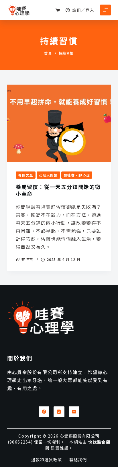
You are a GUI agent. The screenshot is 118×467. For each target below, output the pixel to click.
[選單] (105, 10)
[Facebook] (44, 411)
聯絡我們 (78, 459)
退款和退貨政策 (46, 459)
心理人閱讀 (48, 175)
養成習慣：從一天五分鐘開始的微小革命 (58, 190)
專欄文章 (25, 175)
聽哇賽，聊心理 (77, 175)
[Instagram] (59, 411)
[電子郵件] (74, 411)
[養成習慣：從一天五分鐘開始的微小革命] (59, 123)
